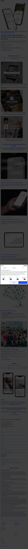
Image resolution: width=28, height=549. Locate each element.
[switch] (11, 279)
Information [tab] (14, 267)
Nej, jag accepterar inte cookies (14, 282)
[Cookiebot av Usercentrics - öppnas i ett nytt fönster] (24, 265)
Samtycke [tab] (5, 267)
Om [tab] (23, 267)
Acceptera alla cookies (23, 282)
